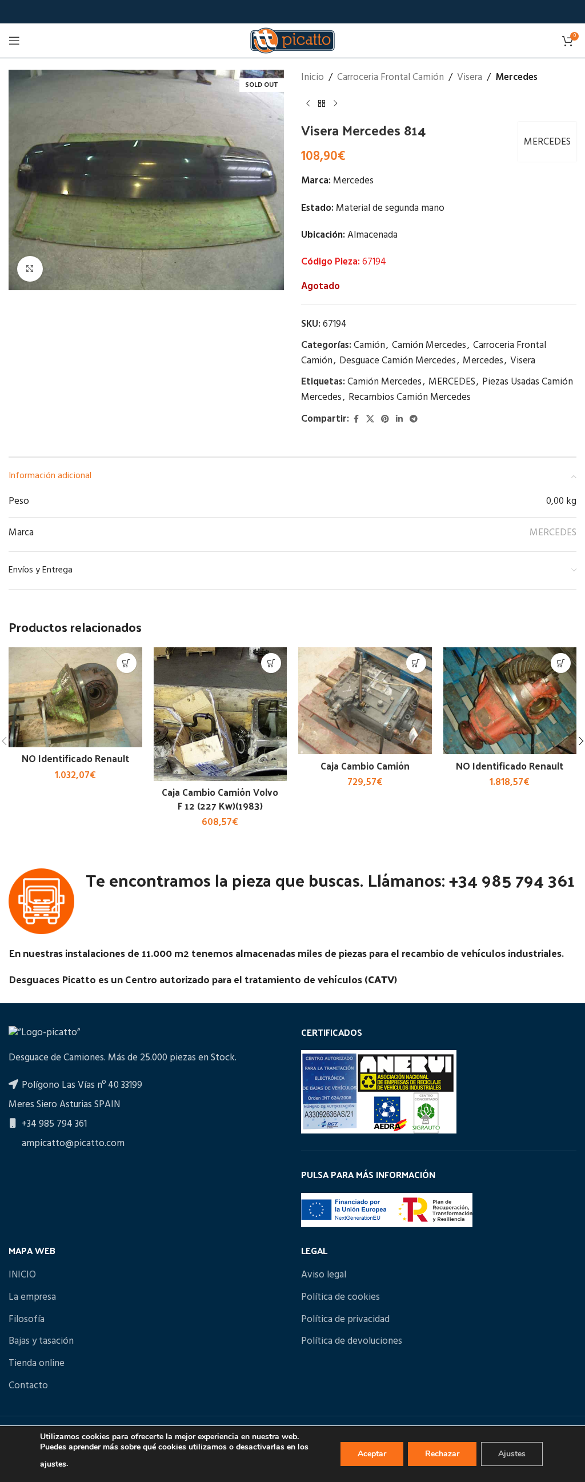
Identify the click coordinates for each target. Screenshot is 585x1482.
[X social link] (370, 419)
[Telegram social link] (413, 419)
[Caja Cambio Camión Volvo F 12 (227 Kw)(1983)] (220, 714)
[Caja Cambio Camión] (365, 700)
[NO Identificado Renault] (75, 697)
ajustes (53, 1464)
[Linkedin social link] (399, 419)
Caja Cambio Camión (365, 765)
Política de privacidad (345, 1320)
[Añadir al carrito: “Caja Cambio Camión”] (416, 663)
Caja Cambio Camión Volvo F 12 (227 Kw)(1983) (220, 798)
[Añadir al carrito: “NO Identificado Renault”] (127, 663)
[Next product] (335, 103)
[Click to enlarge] (30, 269)
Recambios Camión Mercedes (409, 397)
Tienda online (37, 1364)
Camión (369, 345)
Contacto (28, 1386)
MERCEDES (547, 142)
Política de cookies (340, 1297)
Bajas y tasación (41, 1341)
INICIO (22, 1275)
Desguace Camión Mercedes (397, 361)
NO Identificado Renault (75, 758)
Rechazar (442, 1453)
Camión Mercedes (429, 345)
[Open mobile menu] (14, 40)
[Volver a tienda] (321, 103)
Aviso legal (323, 1275)
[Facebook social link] (356, 419)
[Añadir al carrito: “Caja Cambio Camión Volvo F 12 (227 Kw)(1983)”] (271, 663)
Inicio (312, 77)
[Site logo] (292, 40)
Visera (469, 77)
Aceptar (372, 1453)
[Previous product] (308, 103)
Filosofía (27, 1320)
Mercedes (516, 77)
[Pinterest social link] (385, 419)
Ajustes (512, 1453)
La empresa (32, 1297)
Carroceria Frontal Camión (390, 77)
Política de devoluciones (351, 1341)
